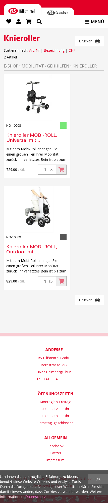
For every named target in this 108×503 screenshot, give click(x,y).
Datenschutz (35, 496)
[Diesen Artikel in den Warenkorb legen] (61, 169)
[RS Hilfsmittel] (23, 12)
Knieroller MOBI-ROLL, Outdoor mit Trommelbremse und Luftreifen (31, 249)
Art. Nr (34, 50)
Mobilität (33, 66)
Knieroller (85, 66)
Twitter (55, 453)
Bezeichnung (54, 50)
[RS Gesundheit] (57, 14)
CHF (72, 50)
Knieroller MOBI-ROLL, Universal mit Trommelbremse (31, 137)
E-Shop (11, 66)
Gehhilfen (58, 66)
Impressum (55, 460)
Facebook (55, 446)
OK (97, 479)
